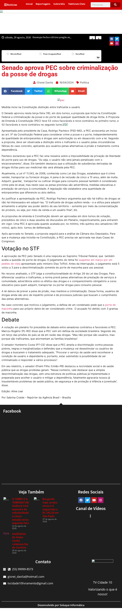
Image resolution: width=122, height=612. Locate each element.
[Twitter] (117, 39)
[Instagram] (117, 43)
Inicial (29, 3)
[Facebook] (111, 39)
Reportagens (43, 3)
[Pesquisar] (115, 4)
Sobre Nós (59, 3)
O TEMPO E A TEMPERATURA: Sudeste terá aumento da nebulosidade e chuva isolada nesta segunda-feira (21, 511)
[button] (13, 91)
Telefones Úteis (76, 3)
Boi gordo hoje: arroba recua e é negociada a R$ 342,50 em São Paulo (51, 507)
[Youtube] (111, 43)
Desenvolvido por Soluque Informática (61, 605)
